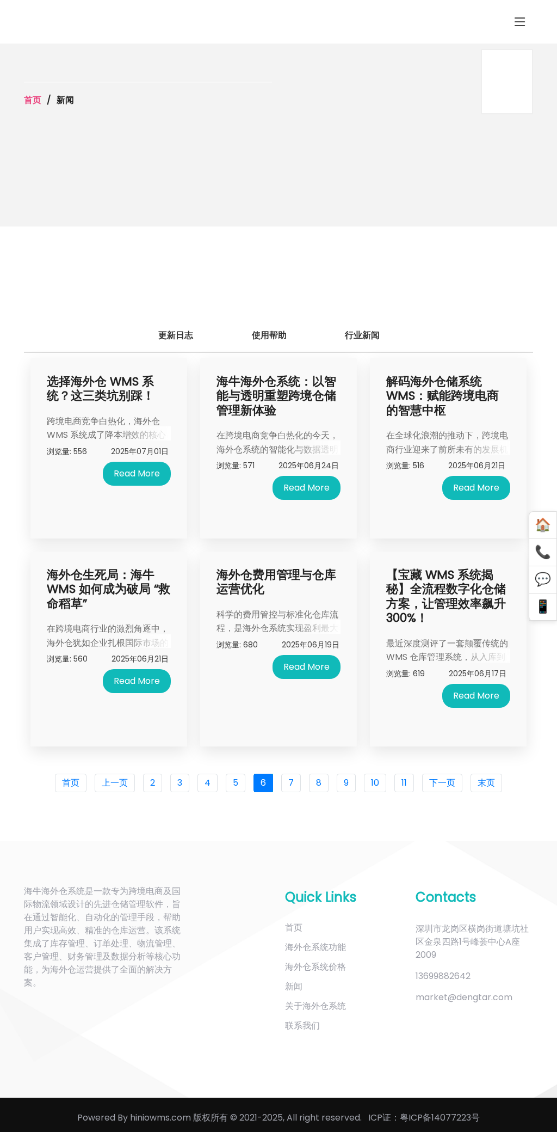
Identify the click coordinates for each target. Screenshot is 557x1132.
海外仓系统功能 (315, 947)
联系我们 (302, 1025)
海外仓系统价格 (315, 966)
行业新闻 (369, 335)
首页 (32, 100)
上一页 (115, 782)
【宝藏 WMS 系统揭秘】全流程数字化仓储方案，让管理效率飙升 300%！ (446, 596)
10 (375, 782)
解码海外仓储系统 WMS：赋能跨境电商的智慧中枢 (442, 396)
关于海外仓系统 (315, 1006)
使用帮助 (275, 335)
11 (404, 782)
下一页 (442, 782)
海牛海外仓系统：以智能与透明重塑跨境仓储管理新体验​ (276, 396)
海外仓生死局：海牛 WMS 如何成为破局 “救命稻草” (108, 589)
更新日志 (181, 335)
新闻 (293, 986)
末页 (486, 782)
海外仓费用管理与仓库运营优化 (276, 581)
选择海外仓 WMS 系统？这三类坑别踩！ (100, 388)
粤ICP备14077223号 (440, 1117)
